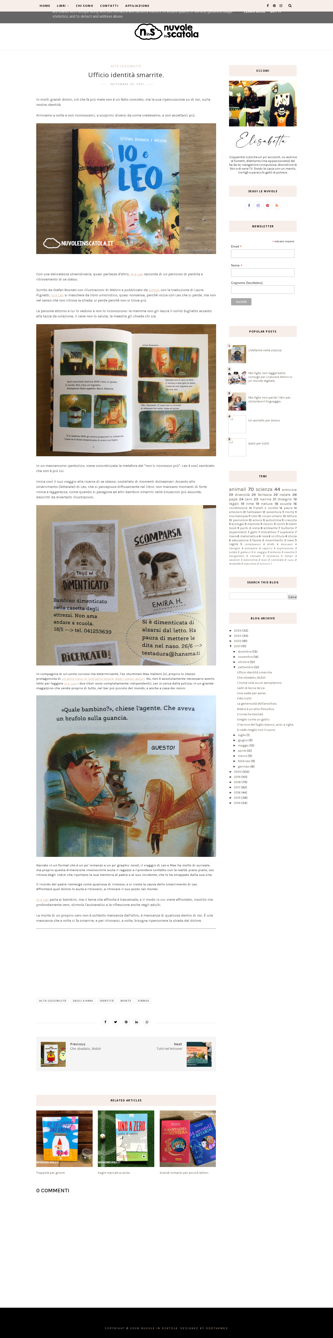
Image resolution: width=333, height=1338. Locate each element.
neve (290, 540)
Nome (236, 265)
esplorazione (285, 548)
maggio (243, 745)
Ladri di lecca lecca (251, 688)
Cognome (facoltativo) (247, 283)
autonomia (251, 559)
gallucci (245, 552)
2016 (237, 792)
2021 (237, 646)
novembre (245, 657)
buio (264, 559)
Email (236, 246)
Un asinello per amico (264, 420)
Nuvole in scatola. (160, 1328)
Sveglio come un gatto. (253, 719)
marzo (243, 756)
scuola (286, 503)
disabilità (235, 563)
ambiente (270, 528)
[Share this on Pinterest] (126, 1022)
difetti (270, 544)
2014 (237, 803)
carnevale (277, 559)
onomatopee (238, 516)
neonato (255, 556)
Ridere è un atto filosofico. (256, 709)
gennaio (244, 766)
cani (248, 499)
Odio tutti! (244, 698)
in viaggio (260, 552)
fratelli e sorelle (265, 508)
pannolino (240, 520)
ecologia (238, 524)
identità (107, 1000)
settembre (246, 667)
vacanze (234, 559)
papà (233, 499)
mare (233, 536)
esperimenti (238, 532)
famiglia (234, 548)
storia (292, 536)
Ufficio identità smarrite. (254, 672)
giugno (243, 740)
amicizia (289, 489)
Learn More (254, 12)
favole (256, 540)
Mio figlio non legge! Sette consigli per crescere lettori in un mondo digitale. (270, 377)
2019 (237, 777)
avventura (273, 512)
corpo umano (272, 516)
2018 (237, 782)
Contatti (109, 6)
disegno (285, 499)
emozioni (235, 512)
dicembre (245, 652)
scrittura (278, 536)
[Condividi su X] (115, 1022)
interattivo (268, 532)
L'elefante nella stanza (264, 350)
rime (250, 503)
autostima (273, 520)
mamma (253, 524)
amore (257, 520)
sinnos (143, 1000)
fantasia (265, 494)
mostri (268, 524)
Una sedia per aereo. (251, 693)
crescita (291, 520)
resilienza (273, 556)
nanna (265, 499)
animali (237, 489)
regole (233, 544)
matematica (249, 536)
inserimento (274, 540)
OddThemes (217, 1328)
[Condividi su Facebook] (105, 1022)
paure (288, 508)
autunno (265, 563)
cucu (290, 559)
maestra (289, 552)
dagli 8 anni (83, 1000)
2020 (238, 772)
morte (126, 1000)
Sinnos (154, 290)
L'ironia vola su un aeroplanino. (259, 683)
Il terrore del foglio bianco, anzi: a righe (265, 725)
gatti (253, 532)
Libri (61, 6)
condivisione (238, 508)
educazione (240, 540)
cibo (254, 516)
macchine (250, 563)
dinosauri (287, 544)
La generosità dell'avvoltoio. (257, 704)
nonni (280, 524)
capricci (267, 548)
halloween (254, 512)
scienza (264, 489)
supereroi (287, 532)
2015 (237, 798)
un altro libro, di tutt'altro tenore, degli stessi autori (103, 679)
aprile (242, 751)
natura (267, 503)
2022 (238, 641)
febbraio (244, 761)
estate (233, 552)
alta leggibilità (126, 66)
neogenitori (236, 556)
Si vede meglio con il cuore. (256, 730)
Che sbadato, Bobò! (251, 678)
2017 (237, 787)
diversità (242, 494)
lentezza (275, 552)
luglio (242, 735)
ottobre (244, 662)
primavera (251, 548)
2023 (238, 636)
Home (45, 6)
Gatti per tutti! (258, 443)
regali (234, 503)
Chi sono (84, 6)
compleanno (252, 544)
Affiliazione (137, 6)
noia (265, 536)
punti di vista (250, 528)
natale (285, 494)
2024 (238, 630)
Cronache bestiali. (250, 714)
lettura (292, 516)
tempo (289, 556)
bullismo (287, 528)
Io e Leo (136, 274)
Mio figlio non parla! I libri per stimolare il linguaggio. (269, 399)
